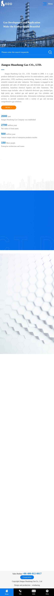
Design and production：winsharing (27, 585)
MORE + (8, 107)
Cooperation (27, 577)
